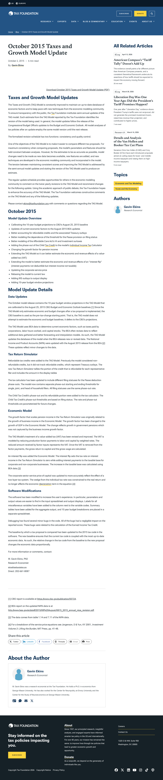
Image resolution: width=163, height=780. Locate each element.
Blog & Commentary (94, 21)
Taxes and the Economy (126, 189)
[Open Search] (152, 13)
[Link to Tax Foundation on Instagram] (141, 770)
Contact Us (122, 732)
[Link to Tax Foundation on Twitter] (122, 770)
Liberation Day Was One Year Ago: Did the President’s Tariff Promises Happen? (133, 101)
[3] (19, 468)
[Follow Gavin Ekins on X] (32, 701)
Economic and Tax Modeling (128, 183)
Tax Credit (50, 245)
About (68, 725)
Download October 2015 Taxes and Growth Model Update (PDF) (78, 89)
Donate (140, 13)
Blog (17, 32)
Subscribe (124, 13)
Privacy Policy (59, 770)
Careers (121, 726)
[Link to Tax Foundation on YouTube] (135, 770)
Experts (62, 21)
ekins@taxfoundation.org (36, 203)
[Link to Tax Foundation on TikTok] (147, 770)
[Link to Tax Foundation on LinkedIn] (128, 770)
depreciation (45, 484)
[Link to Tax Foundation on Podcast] (153, 770)
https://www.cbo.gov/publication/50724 (56, 599)
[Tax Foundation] (23, 13)
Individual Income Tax (80, 245)
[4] (73, 484)
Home (10, 32)
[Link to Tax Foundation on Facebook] (116, 770)
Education (117, 21)
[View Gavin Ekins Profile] (14, 701)
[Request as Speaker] (20, 701)
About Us (147, 21)
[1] (92, 307)
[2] (103, 343)
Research (46, 21)
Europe (22, 3)
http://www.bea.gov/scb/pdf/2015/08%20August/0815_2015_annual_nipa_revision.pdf (51, 610)
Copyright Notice (43, 770)
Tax (53, 113)
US (12, 3)
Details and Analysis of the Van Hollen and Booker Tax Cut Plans (128, 142)
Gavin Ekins (18, 65)
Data (73, 21)
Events (133, 21)
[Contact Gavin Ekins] (26, 701)
